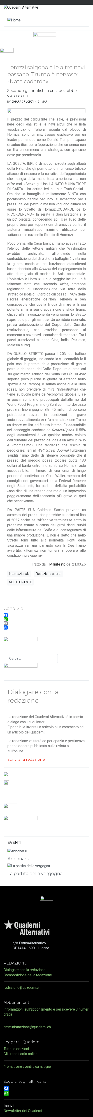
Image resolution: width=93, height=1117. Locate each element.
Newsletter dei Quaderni (23, 1111)
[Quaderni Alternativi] (21, 7)
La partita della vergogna (35, 873)
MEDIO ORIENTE (20, 582)
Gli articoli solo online (20, 1054)
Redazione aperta (48, 574)
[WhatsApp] (46, 1093)
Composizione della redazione (28, 975)
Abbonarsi (18, 858)
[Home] (14, 20)
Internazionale (19, 574)
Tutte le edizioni (16, 1049)
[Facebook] (46, 1088)
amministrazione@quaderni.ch (27, 1027)
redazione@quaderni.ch (22, 987)
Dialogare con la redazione (25, 970)
